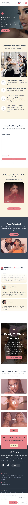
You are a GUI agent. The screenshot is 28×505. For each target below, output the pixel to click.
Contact (7, 492)
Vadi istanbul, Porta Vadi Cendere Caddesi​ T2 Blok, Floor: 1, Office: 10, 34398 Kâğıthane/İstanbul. (12, 477)
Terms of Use (21, 492)
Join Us (15, 465)
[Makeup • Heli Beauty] (5, 3)
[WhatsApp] (8, 465)
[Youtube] (3, 465)
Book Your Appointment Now (14, 357)
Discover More (14, 234)
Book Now (14, 445)
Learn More (5, 30)
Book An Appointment (14, 209)
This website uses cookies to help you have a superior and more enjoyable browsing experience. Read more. (13, 497)
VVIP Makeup (6, 134)
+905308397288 (5, 484)
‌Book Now (14, 159)
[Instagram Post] (14, 386)
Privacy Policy (13, 492)
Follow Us (14, 430)
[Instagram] (5, 465)
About (2, 492)
